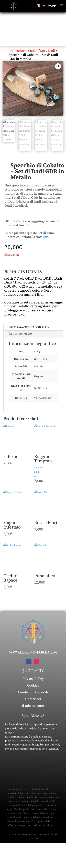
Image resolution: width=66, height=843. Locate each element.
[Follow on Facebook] (28, 661)
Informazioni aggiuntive (30, 327)
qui (45, 237)
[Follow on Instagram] (36, 661)
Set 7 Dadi (47, 51)
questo (10, 225)
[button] (58, 66)
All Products (17, 51)
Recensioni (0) (20, 334)
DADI (34, 51)
